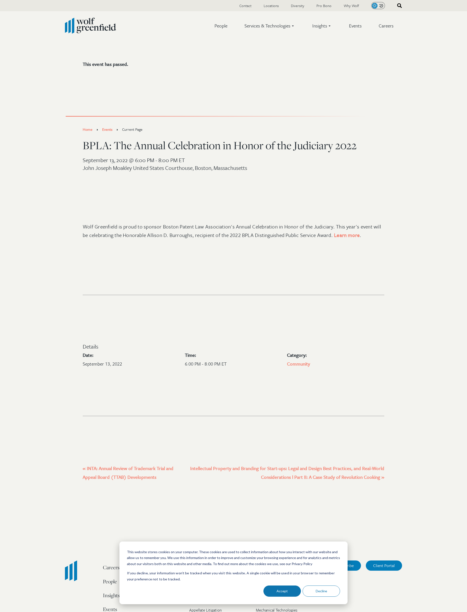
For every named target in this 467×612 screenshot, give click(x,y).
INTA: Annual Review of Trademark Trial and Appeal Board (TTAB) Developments (128, 472)
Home (87, 129)
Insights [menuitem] (111, 595)
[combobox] (398, 5)
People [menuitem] (110, 581)
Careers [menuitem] (111, 567)
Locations (271, 5)
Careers (386, 25)
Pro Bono (324, 5)
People (221, 25)
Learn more (347, 235)
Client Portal (384, 565)
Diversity (297, 5)
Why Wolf (351, 5)
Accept (282, 591)
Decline (321, 591)
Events (355, 25)
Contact (245, 5)
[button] (270, 25)
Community (298, 363)
